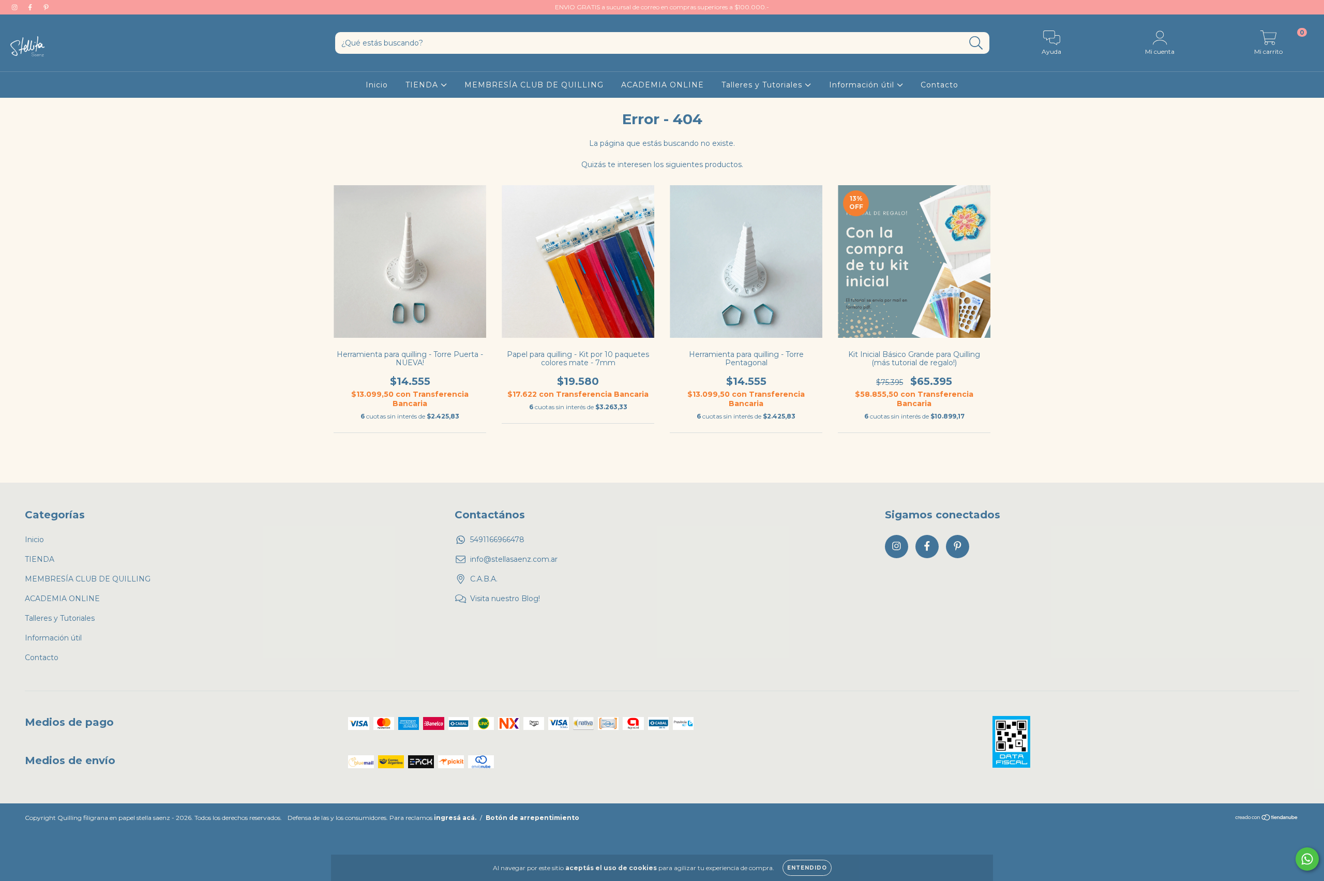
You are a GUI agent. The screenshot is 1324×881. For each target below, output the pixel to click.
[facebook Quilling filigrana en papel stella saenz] (31, 7)
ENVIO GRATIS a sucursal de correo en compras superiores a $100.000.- (662, 7)
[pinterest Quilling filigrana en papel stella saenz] (46, 7)
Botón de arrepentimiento (532, 818)
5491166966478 (497, 539)
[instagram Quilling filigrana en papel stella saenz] (15, 7)
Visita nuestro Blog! (505, 598)
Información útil (863, 84)
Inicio (377, 84)
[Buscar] (976, 43)
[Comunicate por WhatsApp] (1307, 859)
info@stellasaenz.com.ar (514, 559)
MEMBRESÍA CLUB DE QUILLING (534, 84)
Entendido (807, 867)
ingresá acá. (455, 818)
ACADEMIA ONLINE (662, 84)
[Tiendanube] (1267, 819)
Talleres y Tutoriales (763, 84)
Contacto (939, 84)
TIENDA (423, 84)
